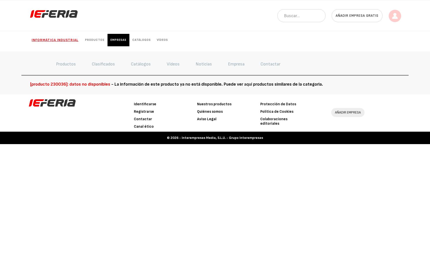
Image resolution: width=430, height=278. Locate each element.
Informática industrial (55, 40)
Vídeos (162, 40)
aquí (248, 84)
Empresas (118, 40)
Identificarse (145, 104)
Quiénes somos (210, 111)
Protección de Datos (278, 104)
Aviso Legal (206, 119)
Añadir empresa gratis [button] (357, 15)
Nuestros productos (214, 104)
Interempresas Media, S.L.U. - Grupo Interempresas (222, 138)
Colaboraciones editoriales (273, 121)
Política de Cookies (276, 111)
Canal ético (144, 126)
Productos (95, 40)
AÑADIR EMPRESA (348, 112)
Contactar (143, 119)
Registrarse (144, 111)
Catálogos (141, 40)
